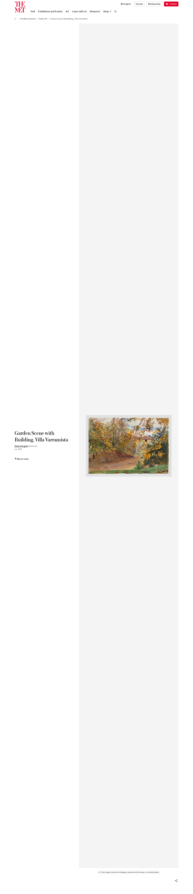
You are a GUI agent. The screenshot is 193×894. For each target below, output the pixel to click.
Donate (139, 4)
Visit (32, 11)
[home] (16, 19)
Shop (106, 11)
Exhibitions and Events (50, 11)
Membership (154, 4)
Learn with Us (79, 11)
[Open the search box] (115, 11)
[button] (176, 880)
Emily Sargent (21, 446)
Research (95, 11)
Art (67, 11)
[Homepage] (20, 7)
